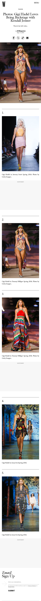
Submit (11, 590)
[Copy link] (22, 37)
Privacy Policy (11, 586)
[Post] (18, 37)
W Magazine (21, 31)
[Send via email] (27, 37)
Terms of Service (32, 585)
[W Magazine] (4, 4)
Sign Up (8, 574)
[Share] (13, 37)
